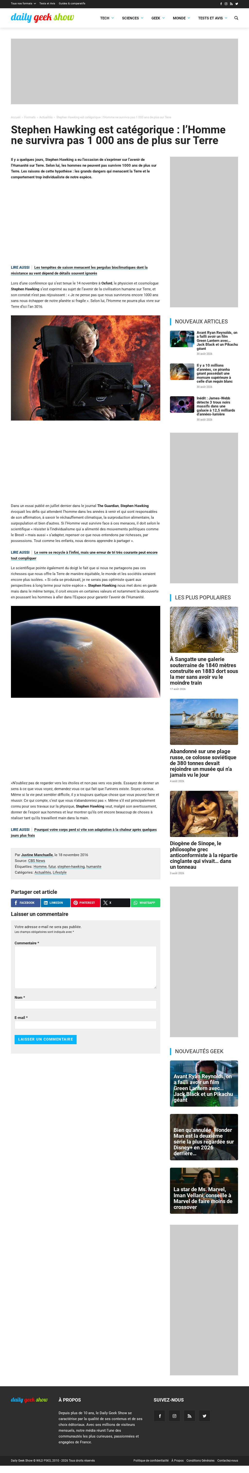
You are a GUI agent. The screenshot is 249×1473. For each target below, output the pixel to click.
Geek (155, 18)
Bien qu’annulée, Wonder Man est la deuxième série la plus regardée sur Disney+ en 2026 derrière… (204, 1142)
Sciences (130, 18)
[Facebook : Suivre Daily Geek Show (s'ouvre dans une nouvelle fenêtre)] (221, 4)
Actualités (43, 872)
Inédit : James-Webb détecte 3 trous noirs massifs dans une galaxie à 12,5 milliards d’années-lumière (216, 406)
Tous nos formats (21, 3)
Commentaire (27, 943)
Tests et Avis (47, 3)
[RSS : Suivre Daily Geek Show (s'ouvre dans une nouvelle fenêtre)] (231, 4)
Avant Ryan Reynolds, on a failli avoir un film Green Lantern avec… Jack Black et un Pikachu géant (217, 340)
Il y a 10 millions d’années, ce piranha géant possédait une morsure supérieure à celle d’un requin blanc (215, 373)
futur (52, 866)
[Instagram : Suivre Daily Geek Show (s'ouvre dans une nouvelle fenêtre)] (226, 4)
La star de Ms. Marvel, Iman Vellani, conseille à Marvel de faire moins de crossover (203, 1198)
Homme (40, 866)
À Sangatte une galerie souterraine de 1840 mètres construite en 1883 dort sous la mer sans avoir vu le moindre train (204, 671)
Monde (179, 18)
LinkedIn (56, 902)
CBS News (36, 861)
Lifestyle (60, 872)
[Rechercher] (236, 18)
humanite (93, 866)
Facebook (27, 902)
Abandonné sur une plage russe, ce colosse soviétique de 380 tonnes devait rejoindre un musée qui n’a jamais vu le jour (203, 763)
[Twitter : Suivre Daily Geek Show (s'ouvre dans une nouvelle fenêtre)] (236, 4)
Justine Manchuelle (37, 855)
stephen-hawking (71, 866)
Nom (20, 997)
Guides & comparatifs (72, 3)
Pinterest (87, 902)
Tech (104, 18)
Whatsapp (147, 902)
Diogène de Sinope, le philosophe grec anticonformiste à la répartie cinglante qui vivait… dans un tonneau (204, 855)
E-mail (21, 1018)
